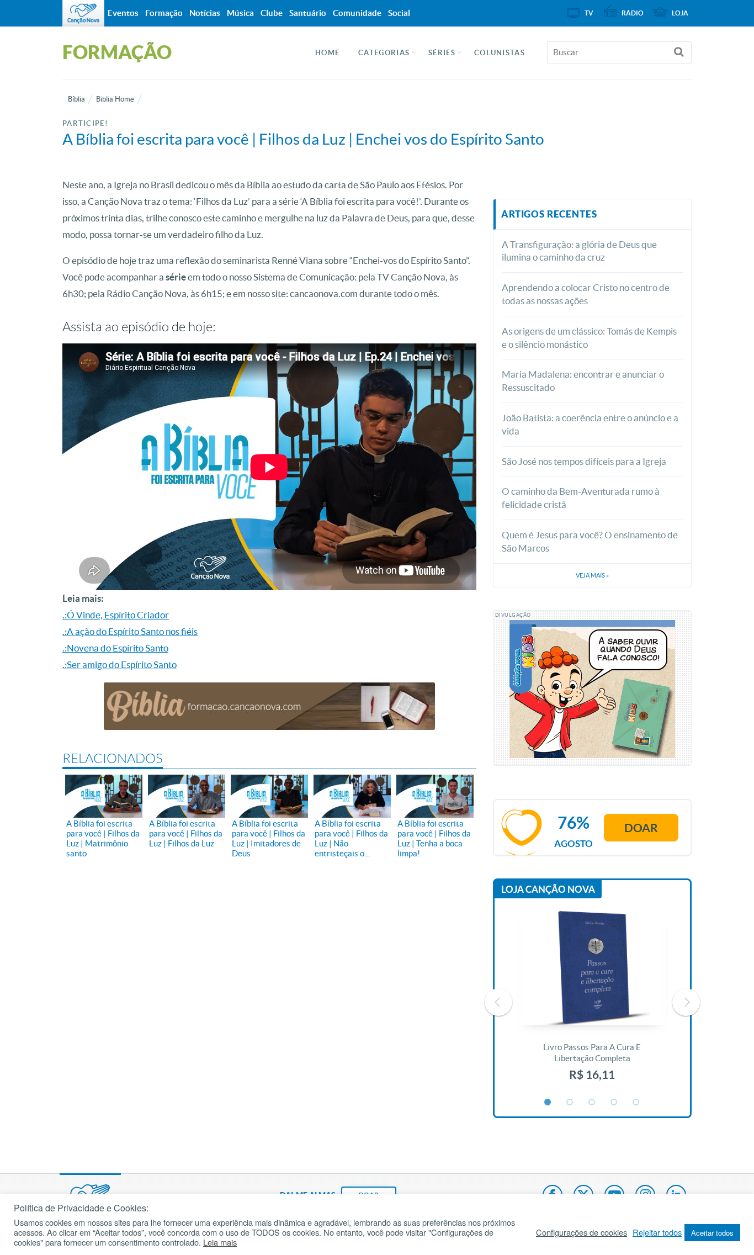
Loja (680, 13)
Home (327, 53)
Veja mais (592, 575)
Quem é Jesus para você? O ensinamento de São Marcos (590, 541)
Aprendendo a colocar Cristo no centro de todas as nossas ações (586, 294)
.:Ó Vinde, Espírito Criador (115, 615)
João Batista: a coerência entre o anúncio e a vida (590, 424)
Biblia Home (115, 99)
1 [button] (548, 1102)
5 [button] (636, 1102)
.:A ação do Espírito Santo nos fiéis (130, 631)
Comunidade (357, 13)
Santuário (307, 13)
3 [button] (592, 1102)
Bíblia (76, 99)
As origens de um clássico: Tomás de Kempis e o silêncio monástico (589, 338)
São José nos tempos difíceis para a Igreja (584, 461)
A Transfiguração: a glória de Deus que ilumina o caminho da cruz (579, 251)
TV (589, 13)
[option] (592, 1001)
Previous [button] (498, 1002)
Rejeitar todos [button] (657, 1232)
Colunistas (499, 53)
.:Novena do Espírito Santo (115, 648)
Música (240, 13)
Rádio (633, 13)
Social (399, 13)
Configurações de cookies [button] (581, 1232)
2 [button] (570, 1102)
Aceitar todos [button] (712, 1232)
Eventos (123, 13)
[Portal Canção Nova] (83, 13)
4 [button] (614, 1102)
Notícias (204, 13)
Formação (164, 13)
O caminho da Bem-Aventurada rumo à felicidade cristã (581, 498)
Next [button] (686, 1002)
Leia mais (220, 1242)
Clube (272, 13)
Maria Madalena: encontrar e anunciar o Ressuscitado (583, 381)
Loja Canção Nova (548, 889)
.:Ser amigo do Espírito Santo (119, 664)
